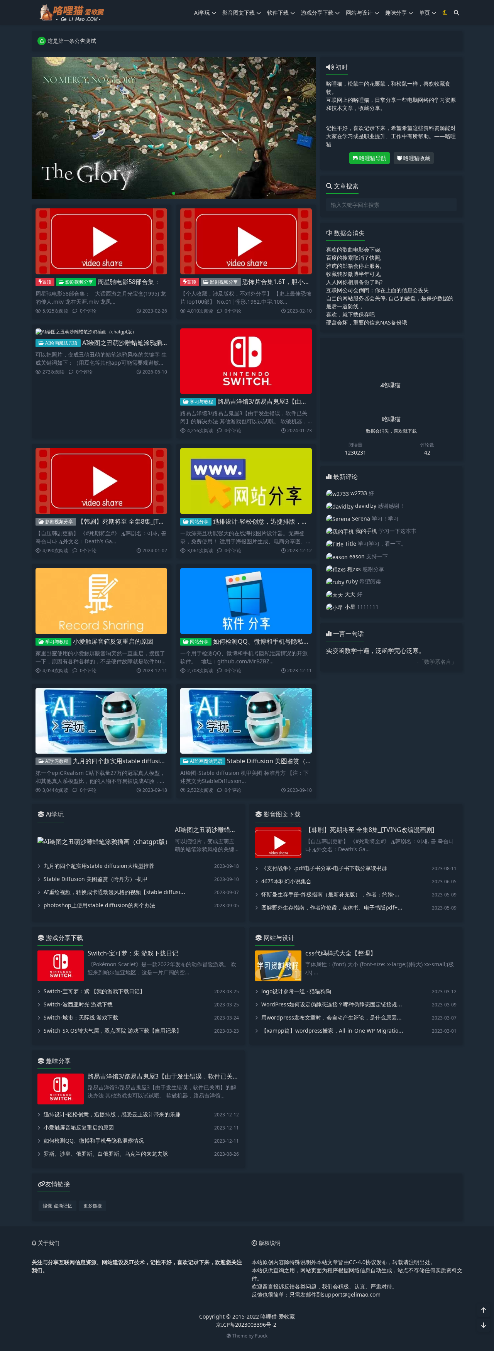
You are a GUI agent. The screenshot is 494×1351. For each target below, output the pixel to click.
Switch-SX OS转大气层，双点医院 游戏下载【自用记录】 (113, 1030)
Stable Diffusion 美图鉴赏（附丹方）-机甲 (286, 761)
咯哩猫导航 (372, 158)
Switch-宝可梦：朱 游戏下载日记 (133, 953)
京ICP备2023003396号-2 (246, 1324)
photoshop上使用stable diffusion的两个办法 (99, 905)
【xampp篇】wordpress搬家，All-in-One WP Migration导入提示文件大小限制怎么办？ (369, 1030)
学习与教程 (201, 401)
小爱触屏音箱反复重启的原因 (113, 641)
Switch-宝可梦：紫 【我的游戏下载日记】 (94, 991)
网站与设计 (359, 12)
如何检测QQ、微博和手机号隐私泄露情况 (270, 641)
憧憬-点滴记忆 (57, 1205)
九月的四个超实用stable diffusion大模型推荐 (135, 761)
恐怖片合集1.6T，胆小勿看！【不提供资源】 (303, 281)
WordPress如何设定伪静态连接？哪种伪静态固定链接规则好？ (337, 1004)
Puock (261, 1335)
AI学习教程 (56, 761)
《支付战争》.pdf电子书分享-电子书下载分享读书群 (324, 868)
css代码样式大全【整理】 (340, 953)
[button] (308, 131)
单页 (424, 12)
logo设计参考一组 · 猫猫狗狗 (296, 991)
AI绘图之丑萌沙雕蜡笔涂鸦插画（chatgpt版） (146, 342)
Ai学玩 (202, 12)
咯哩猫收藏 (416, 158)
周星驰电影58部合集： (129, 281)
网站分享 (198, 521)
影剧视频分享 (78, 282)
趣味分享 (396, 12)
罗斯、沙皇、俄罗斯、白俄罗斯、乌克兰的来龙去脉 (106, 1153)
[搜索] (456, 12)
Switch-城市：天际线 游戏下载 (81, 1017)
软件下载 (278, 12)
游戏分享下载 (317, 12)
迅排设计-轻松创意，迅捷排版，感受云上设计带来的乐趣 (291, 521)
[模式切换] (445, 12)
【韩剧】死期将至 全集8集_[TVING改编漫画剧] (142, 521)
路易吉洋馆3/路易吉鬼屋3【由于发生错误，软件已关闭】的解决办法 (312, 401)
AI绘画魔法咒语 (61, 343)
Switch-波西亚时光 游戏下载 (78, 1004)
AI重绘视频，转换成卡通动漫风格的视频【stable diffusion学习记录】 (129, 892)
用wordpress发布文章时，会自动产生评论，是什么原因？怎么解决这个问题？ (356, 1017)
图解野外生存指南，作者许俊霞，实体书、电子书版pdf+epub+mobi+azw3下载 (357, 907)
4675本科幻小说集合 (286, 881)
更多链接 (92, 1205)
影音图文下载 (238, 12)
